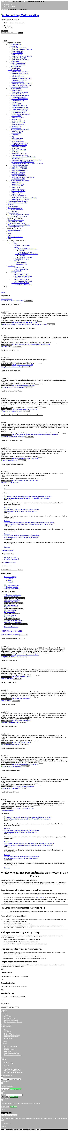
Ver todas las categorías (8, 562)
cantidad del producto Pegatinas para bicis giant (15, 719)
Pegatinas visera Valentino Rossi (10, 371)
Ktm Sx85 (15, 211)
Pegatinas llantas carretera (16, 220)
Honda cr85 (15, 134)
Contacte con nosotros (11, 1036)
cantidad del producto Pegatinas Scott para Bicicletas (17, 806)
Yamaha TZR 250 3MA (18, 191)
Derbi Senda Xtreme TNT (19, 80)
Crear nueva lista (10, 1079)
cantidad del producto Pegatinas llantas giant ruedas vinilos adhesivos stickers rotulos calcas (29, 433)
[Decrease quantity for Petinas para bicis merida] (37, 697)
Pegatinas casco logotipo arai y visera (12, 440)
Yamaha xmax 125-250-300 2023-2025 (24, 198)
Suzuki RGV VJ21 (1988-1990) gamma (23, 177)
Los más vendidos (6, 299)
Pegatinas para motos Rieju (18, 155)
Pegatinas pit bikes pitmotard (18, 129)
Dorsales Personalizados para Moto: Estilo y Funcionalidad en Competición (27, 498)
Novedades (7, 1017)
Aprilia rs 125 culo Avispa (19, 48)
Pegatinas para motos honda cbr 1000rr (13, 638)
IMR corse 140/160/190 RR (20, 143)
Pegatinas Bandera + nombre (17, 223)
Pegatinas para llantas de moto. (17, 201)
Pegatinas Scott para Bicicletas (10, 792)
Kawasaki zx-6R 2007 (18, 121)
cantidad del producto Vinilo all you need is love (15, 740)
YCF (13, 136)
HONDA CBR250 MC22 (20, 283)
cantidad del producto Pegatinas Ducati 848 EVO (16, 675)
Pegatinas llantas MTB (15, 221)
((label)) (3, 1095)
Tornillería (22, 250)
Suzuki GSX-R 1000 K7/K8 (19, 170)
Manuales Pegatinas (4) (11, 559)
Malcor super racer (17, 138)
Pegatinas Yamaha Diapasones (10, 770)
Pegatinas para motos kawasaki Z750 (12, 464)
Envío (6, 1030)
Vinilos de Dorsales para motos (17, 203)
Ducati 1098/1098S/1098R (20, 92)
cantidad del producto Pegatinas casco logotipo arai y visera (19, 456)
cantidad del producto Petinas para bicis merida (15, 697)
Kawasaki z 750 (16, 119)
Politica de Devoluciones (12, 1035)
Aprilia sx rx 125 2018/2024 (20, 60)
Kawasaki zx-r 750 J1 (18, 117)
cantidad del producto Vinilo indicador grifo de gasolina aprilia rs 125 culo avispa (25, 343)
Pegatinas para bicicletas (13, 218)
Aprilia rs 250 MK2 (17, 51)
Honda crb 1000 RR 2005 (20, 99)
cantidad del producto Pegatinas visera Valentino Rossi (18, 383)
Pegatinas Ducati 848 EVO (9, 660)
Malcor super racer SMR (19, 146)
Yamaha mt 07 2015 (18, 184)
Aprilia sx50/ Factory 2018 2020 (22, 56)
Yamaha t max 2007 (18, 186)
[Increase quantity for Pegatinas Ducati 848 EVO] (36, 675)
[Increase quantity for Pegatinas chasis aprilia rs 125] (39, 363)
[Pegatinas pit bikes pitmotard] (14, 620)
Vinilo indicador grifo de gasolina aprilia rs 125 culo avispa (18, 328)
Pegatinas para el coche (15, 237)
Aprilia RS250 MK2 (21, 264)
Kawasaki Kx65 (16, 128)
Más (24, 322)
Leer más (7, 508)
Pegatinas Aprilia (14, 44)
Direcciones (8, 1051)
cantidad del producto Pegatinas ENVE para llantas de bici (18, 320)
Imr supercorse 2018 (18, 141)
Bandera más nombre (14, 230)
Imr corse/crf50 (16, 133)
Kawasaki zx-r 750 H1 (18, 123)
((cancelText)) (5, 1089)
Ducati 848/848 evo (18, 94)
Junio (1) (10, 578)
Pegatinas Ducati (14, 88)
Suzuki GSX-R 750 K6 (18, 174)
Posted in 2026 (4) (10, 577)
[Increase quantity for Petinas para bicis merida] (35, 697)
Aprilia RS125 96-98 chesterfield (26, 254)
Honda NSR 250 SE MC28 (20, 107)
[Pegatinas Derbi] (10, 615)
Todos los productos (7, 810)
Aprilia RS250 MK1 (20, 262)
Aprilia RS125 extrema (22, 259)
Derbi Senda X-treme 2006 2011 (22, 83)
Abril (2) (10, 580)
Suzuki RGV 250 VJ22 (18, 179)
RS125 (15, 247)
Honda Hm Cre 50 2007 (19, 111)
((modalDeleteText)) (15, 1089)
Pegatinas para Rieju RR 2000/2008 (23, 162)
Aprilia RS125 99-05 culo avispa (26, 249)
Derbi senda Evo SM (18, 82)
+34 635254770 (18, 1)
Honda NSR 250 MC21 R (19, 106)
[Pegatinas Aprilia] (10, 610)
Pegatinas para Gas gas (15, 208)
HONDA (12, 272)
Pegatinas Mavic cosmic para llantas (11, 391)
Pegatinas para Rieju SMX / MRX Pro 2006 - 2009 (27, 163)
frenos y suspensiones (22, 278)
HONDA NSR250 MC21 (20, 274)
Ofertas (6, 1015)
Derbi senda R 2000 (18, 77)
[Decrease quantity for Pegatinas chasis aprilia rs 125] (41, 363)
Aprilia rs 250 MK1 (17, 53)
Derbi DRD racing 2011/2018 (20, 73)
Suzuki (11, 266)
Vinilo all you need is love (8, 726)
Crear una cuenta (9, 6)
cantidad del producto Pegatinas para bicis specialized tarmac (20, 762)
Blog (5, 286)
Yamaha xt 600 (16, 182)
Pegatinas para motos (12, 42)
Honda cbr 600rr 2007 (19, 97)
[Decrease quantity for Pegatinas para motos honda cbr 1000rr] (47, 653)
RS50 (15, 244)
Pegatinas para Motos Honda (18, 95)
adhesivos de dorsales (40, 897)
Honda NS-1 (15, 102)
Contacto (3, 1)
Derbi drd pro (16, 75)
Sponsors (11, 204)
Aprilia (11, 242)
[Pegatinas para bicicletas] (12, 595)
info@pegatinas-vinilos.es (35, 1)
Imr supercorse (16, 140)
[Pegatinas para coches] (11, 588)
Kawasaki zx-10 (16, 126)
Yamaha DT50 (16, 187)
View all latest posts (7, 550)
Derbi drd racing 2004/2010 (20, 71)
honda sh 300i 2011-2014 (19, 216)
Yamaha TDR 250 (17, 192)
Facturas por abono (10, 1050)
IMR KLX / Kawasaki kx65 (19, 145)
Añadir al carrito (6, 322)
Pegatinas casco (13, 206)
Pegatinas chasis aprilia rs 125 (9, 350)
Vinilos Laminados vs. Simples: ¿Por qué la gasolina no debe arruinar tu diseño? (28, 524)
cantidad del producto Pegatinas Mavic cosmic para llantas (19, 407)
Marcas (3, 292)
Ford (9, 233)
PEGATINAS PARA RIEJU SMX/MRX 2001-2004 (26, 160)
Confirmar (4, 31)
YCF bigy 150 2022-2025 (19, 153)
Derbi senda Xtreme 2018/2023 (21, 78)
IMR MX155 (15, 152)
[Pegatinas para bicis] (11, 587)
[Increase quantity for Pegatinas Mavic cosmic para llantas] (43, 407)
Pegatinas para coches (12, 228)
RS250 (15, 261)
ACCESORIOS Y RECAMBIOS (14, 240)
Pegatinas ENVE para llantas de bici (11, 304)
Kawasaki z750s (16, 116)
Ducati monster (16, 90)
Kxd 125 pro (15, 148)
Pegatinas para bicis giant (8, 704)
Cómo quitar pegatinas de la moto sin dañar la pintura (20, 511)
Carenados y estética (25, 252)
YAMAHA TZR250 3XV (19, 196)
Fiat (9, 232)
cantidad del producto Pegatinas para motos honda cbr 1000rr (20, 653)
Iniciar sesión (8, 5)
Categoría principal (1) (11, 557)
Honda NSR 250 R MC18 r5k (20, 109)
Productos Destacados (11, 627)
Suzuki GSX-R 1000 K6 (19, 175)
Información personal (10, 1046)
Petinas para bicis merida (8, 682)
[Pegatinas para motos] (11, 585)
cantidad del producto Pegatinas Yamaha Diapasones (17, 784)
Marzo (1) (10, 582)
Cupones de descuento (11, 1053)
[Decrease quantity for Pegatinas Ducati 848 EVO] (38, 675)
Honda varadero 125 (18, 100)
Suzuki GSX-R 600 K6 (18, 172)
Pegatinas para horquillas (15, 226)
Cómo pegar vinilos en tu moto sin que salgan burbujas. (21, 537)
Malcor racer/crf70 (17, 131)
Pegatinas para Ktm (15, 209)
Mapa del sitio (8, 1038)
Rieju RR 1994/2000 (18, 158)
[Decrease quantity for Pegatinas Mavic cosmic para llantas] (45, 407)
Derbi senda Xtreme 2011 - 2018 (21, 85)
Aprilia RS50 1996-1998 (22, 245)
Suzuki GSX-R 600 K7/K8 (19, 167)
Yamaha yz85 (16, 194)
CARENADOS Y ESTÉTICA (23, 276)
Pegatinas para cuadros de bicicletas (19, 225)
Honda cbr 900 (16, 104)
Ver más (14, 598)
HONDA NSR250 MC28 (20, 279)
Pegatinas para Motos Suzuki (18, 165)
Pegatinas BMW (14, 66)
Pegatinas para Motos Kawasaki (19, 114)
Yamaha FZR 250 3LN (18, 189)
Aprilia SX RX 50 (17, 54)
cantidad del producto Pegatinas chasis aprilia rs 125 (17, 363)
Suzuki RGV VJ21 (16, 271)
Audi (9, 238)
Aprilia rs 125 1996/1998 (19, 58)
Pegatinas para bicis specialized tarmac (13, 748)
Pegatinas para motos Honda (18, 215)
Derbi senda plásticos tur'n (20, 87)
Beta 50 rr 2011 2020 (18, 65)
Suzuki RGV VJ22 (18, 267)
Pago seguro (8, 1033)
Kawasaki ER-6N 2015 (18, 124)
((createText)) (13, 1096)
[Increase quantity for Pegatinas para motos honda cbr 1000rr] (45, 653)
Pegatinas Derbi (14, 70)
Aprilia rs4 (15, 46)
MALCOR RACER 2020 (19, 150)
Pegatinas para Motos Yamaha (18, 180)
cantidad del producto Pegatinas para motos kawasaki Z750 (19, 478)
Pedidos (6, 1048)
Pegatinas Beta (14, 61)
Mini (9, 235)
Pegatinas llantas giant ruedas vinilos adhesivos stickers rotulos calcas (22, 415)
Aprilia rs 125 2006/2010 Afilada (22, 49)
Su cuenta (4, 1041)
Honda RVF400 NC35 (18, 112)
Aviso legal (7, 1031)
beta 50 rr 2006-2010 (19, 63)
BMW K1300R (16, 68)
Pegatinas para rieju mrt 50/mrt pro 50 (23, 157)
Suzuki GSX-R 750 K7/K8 (19, 169)
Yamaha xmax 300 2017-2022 (21, 199)
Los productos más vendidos (10, 482)
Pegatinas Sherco (13, 213)
